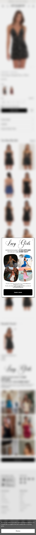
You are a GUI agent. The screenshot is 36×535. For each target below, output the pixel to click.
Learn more (18, 292)
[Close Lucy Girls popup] (32, 240)
